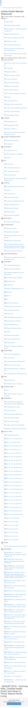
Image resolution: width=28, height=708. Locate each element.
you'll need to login (20, 701)
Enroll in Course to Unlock (14, 703)
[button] (1, 1)
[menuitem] (1, 3)
